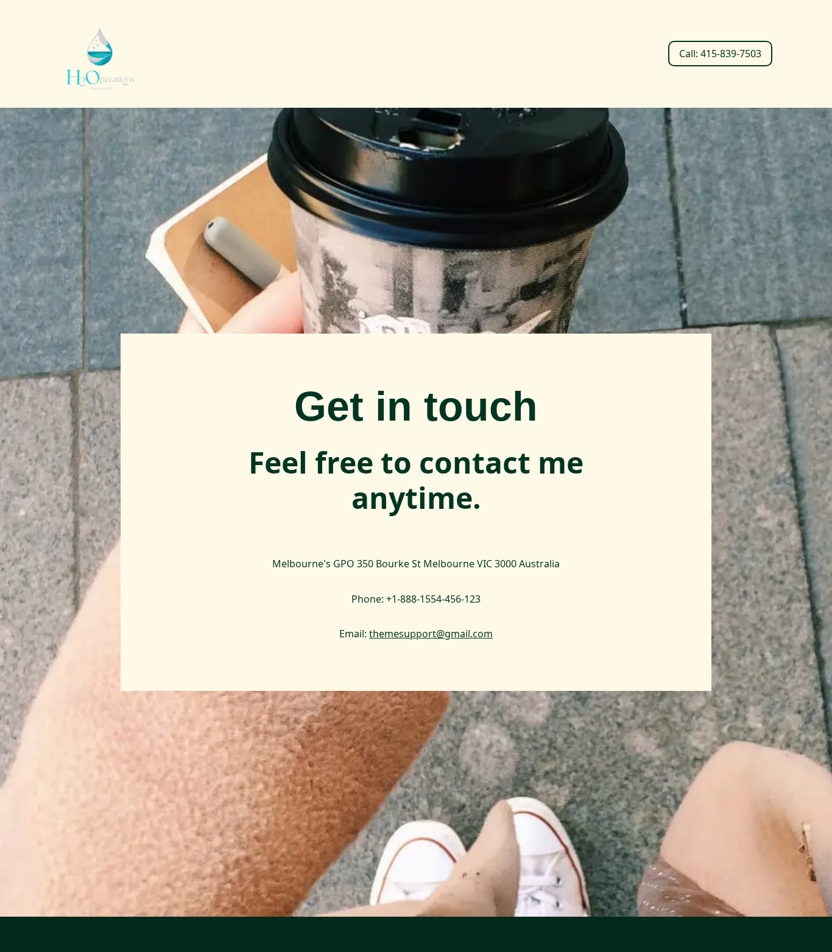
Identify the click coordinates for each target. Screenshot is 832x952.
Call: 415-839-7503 (720, 53)
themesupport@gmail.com (431, 633)
